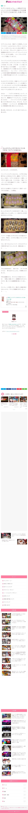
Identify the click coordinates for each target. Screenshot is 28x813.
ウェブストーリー (8, 580)
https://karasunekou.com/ (12, 331)
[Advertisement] (14, 130)
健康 (14, 791)
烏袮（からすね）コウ (14, 324)
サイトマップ (7, 602)
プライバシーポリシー (9, 590)
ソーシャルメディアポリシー (10, 593)
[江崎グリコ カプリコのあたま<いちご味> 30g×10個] (3, 302)
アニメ (14, 785)
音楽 (14, 798)
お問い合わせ (7, 605)
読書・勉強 (14, 795)
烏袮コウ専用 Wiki (8, 583)
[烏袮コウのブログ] (14, 2)
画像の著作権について (9, 599)
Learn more (13, 38)
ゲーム (14, 788)
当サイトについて (8, 586)
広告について (7, 596)
